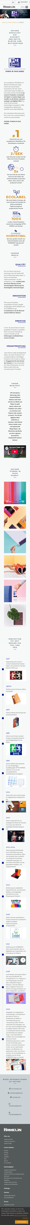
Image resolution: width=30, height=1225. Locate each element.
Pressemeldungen (9, 1204)
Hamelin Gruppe (8, 1139)
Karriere (6, 1192)
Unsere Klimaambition (10, 1170)
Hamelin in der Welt (9, 1141)
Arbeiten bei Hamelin (9, 1195)
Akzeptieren (21, 1222)
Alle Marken (7, 1163)
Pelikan (6, 1150)
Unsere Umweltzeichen (10, 1182)
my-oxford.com (16, 1089)
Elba (5, 1158)
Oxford (6, 1152)
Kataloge (7, 1188)
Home (4, 22)
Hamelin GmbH (8, 1143)
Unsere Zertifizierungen (11, 1184)
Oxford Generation (16, 1093)
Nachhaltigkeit (8, 1167)
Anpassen (25, 1218)
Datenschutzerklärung (20, 1215)
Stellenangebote (9, 1197)
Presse (6, 1201)
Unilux (6, 1161)
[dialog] (15, 1216)
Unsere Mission (8, 1172)
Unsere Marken (12, 22)
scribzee (6, 1156)
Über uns (7, 1136)
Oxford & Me (16, 1097)
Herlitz (6, 1154)
